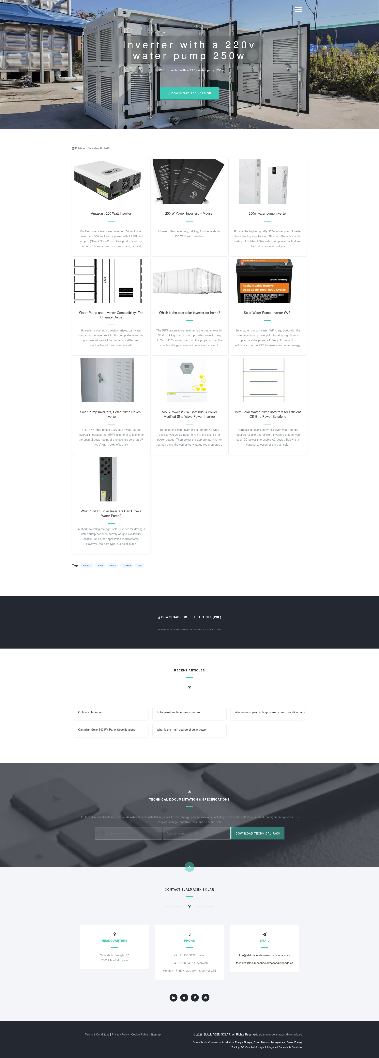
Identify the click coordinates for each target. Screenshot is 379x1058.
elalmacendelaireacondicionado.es (280, 1034)
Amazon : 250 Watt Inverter (111, 213)
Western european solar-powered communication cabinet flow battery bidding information (270, 712)
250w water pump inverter (268, 213)
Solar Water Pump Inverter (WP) (268, 312)
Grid (140, 565)
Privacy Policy (120, 1034)
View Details (111, 186)
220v (100, 565)
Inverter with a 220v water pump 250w (196, 70)
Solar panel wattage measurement (179, 712)
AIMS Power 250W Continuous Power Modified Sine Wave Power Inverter (189, 414)
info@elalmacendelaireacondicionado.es (264, 955)
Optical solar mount (90, 712)
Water (113, 565)
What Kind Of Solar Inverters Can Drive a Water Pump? (111, 513)
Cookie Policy (139, 1034)
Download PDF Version (190, 93)
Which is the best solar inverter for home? (189, 312)
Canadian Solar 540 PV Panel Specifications (106, 729)
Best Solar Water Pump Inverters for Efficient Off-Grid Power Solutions (268, 414)
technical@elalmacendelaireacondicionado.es (264, 963)
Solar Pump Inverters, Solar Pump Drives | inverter (111, 414)
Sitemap (155, 1034)
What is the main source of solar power (182, 729)
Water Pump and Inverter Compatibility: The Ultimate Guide (111, 315)
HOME (159, 70)
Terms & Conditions (97, 1034)
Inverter (87, 565)
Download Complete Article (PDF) (190, 617)
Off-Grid (127, 565)
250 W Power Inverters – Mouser (189, 213)
